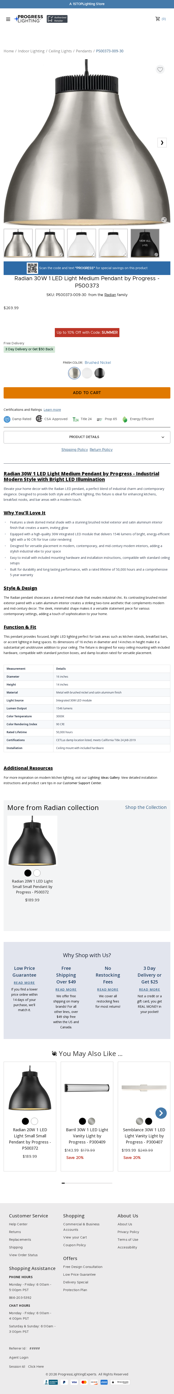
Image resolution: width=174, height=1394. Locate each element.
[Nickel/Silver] (91, 1121)
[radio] (74, 373)
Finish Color (72, 362)
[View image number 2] (49, 243)
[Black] (27, 873)
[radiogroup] (87, 373)
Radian (110, 295)
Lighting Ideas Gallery (104, 777)
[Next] (161, 1113)
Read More (24, 982)
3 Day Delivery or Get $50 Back (29, 349)
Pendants (84, 51)
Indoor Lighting (31, 51)
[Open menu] (8, 19)
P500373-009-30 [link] (109, 51)
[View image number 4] (113, 243)
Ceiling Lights (60, 51)
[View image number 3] (81, 243)
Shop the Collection (146, 807)
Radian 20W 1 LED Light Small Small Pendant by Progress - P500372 (32, 887)
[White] (37, 873)
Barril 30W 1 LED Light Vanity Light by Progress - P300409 (87, 1136)
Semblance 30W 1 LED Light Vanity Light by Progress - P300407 (144, 1136)
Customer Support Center (82, 783)
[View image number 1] (18, 243)
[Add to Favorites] (160, 69)
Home (9, 51)
